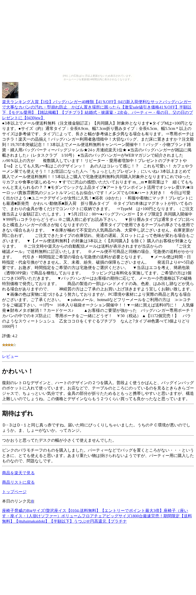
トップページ (14, 492)
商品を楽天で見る (18, 473)
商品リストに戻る (18, 482)
